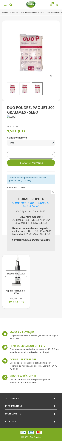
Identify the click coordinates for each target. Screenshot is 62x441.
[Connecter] (56, 4)
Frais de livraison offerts (27, 346)
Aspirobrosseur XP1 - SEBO (16, 292)
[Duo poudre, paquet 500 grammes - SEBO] (51, 76)
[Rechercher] (11, 5)
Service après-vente (23, 376)
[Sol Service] (31, 4)
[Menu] (5, 5)
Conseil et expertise (23, 359)
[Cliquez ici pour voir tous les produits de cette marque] (11, 116)
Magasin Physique (22, 332)
